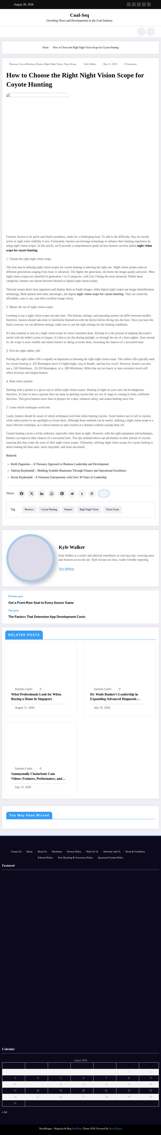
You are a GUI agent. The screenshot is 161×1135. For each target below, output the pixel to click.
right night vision (53, 64)
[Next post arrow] (151, 616)
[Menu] (8, 31)
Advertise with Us (111, 851)
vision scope (70, 64)
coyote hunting (26, 64)
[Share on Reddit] (72, 494)
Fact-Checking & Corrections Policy (75, 857)
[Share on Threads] (92, 494)
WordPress (77, 1128)
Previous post (15, 596)
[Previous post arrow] (151, 599)
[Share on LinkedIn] (42, 494)
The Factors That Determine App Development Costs (46, 616)
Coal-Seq (79, 15)
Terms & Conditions (135, 851)
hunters (39, 64)
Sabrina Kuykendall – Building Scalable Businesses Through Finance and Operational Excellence (68, 470)
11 (37, 1084)
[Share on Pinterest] (62, 494)
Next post (13, 610)
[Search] (141, 31)
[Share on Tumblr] (82, 494)
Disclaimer (57, 851)
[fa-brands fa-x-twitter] (134, 4)
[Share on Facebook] (22, 494)
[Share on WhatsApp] (52, 494)
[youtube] (149, 4)
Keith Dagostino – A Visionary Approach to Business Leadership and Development (60, 464)
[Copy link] (104, 494)
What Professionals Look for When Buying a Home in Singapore (36, 697)
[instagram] (144, 4)
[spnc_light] (151, 31)
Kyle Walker (90, 64)
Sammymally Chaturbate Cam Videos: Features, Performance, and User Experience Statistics (36, 776)
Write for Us (92, 851)
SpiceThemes (115, 1128)
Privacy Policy (74, 851)
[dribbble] (139, 4)
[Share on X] (32, 494)
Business (13, 64)
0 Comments (130, 64)
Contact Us (16, 851)
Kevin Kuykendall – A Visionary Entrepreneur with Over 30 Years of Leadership (59, 477)
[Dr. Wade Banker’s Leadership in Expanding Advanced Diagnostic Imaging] (120, 666)
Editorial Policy (45, 857)
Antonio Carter (23, 689)
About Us (42, 851)
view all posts (66, 568)
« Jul (4, 1112)
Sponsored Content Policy (110, 857)
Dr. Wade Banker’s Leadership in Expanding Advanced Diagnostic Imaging (114, 697)
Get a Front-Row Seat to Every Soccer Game (41, 602)
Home (29, 851)
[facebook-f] (129, 4)
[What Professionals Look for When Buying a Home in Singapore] (41, 666)
